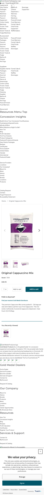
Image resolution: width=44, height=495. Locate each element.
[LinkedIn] (17, 362)
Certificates (3, 146)
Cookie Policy (6, 489)
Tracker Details (23, 489)
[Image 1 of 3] (6, 264)
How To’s (3, 417)
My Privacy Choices (8, 493)
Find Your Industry (6, 136)
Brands (2, 397)
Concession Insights (13, 116)
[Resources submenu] (7, 109)
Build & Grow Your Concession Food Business (14, 121)
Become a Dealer (5, 373)
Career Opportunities (7, 408)
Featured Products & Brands (9, 140)
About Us (3, 393)
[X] (5, 362)
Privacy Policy (14, 489)
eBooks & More (5, 125)
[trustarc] (38, 491)
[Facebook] (2, 362)
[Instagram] (9, 362)
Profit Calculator (5, 134)
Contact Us (3, 378)
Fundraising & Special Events (9, 123)
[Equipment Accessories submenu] (8, 36)
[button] (40, 451)
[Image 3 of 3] (25, 264)
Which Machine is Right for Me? (10, 127)
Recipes (2, 144)
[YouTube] (13, 362)
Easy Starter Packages (7, 142)
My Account (4, 380)
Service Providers (5, 371)
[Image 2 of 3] (15, 264)
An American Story (6, 410)
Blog (1, 131)
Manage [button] (22, 477)
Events (2, 405)
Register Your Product (7, 430)
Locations (3, 403)
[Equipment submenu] (7, 5)
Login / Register (6, 3)
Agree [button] (22, 483)
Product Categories (6, 138)
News (2, 401)
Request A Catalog (6, 384)
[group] (22, 231)
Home (4, 201)
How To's (3, 129)
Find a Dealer (4, 369)
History (2, 395)
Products (3, 399)
